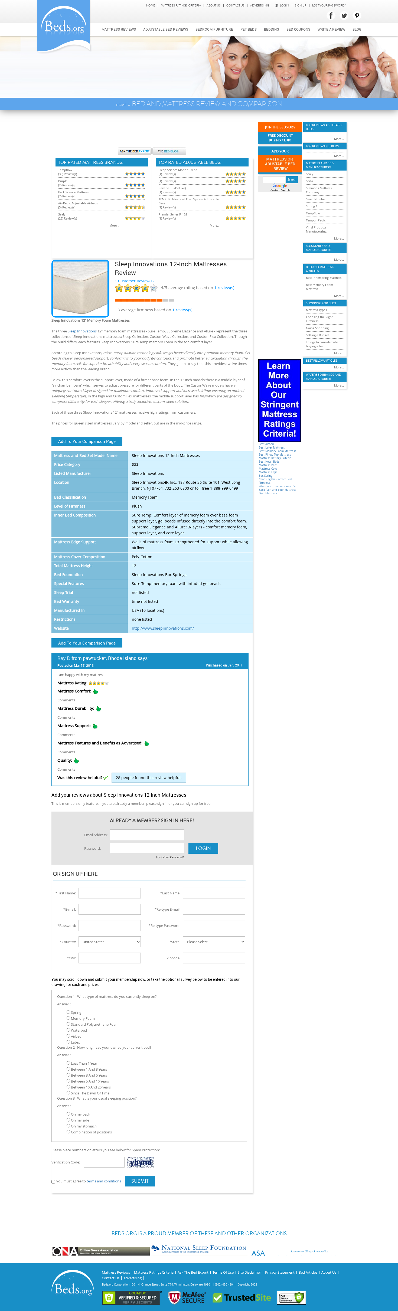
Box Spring (265, 476)
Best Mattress (268, 493)
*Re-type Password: (164, 925)
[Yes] (105, 778)
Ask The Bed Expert (193, 1272)
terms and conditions (104, 1181)
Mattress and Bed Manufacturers (320, 165)
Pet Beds (248, 29)
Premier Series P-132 (173, 214)
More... (114, 225)
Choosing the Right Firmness (319, 319)
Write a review (331, 29)
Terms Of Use (223, 1272)
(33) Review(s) (67, 174)
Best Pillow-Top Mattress (275, 454)
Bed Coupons (298, 29)
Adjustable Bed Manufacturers (318, 248)
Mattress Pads (268, 465)
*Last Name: (170, 893)
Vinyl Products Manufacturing (316, 229)
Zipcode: (173, 958)
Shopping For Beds (321, 303)
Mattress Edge (268, 472)
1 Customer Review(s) (134, 280)
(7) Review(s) (66, 196)
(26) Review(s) (67, 218)
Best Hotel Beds (269, 461)
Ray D (63, 658)
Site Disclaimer (249, 1272)
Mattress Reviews (119, 29)
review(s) (224, 287)
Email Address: (95, 834)
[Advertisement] (151, 131)
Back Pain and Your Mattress (277, 490)
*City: (71, 958)
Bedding (271, 29)
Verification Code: (65, 1162)
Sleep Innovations (82, 331)
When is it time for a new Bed (278, 486)
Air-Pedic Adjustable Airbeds (78, 203)
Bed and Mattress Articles (320, 269)
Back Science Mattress (73, 192)
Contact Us (235, 5)
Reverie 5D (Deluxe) (172, 188)
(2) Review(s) (66, 185)
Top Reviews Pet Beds (322, 146)
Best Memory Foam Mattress (277, 451)
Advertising (259, 5)
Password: (92, 848)
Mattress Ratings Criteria (181, 5)
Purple (62, 181)
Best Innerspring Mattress (323, 278)
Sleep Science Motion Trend (178, 170)
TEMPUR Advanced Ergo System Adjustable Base (189, 201)
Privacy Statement (280, 1272)
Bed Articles (308, 1272)
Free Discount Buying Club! (280, 138)
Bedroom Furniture (214, 29)
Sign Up (300, 5)
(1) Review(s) (167, 174)
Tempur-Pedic (315, 220)
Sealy (62, 214)
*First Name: (66, 893)
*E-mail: (69, 909)
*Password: (66, 925)
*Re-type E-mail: (167, 909)
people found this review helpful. (149, 777)
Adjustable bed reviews (165, 29)
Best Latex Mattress (272, 447)
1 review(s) (182, 309)
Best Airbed (266, 444)
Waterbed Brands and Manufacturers (323, 377)
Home (150, 5)
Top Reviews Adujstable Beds (324, 127)
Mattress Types (316, 310)
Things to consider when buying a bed (323, 344)
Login (284, 5)
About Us (214, 5)
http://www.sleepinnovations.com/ (163, 628)
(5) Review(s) (66, 207)
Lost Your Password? (329, 5)
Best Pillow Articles (321, 361)
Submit (140, 1181)
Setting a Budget (317, 335)
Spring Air (312, 206)
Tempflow (65, 170)
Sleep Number (316, 199)
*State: (174, 941)
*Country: (68, 941)
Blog (357, 29)
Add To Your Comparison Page (87, 441)
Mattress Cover (269, 468)
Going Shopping (317, 328)
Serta (309, 181)
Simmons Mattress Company (319, 190)
